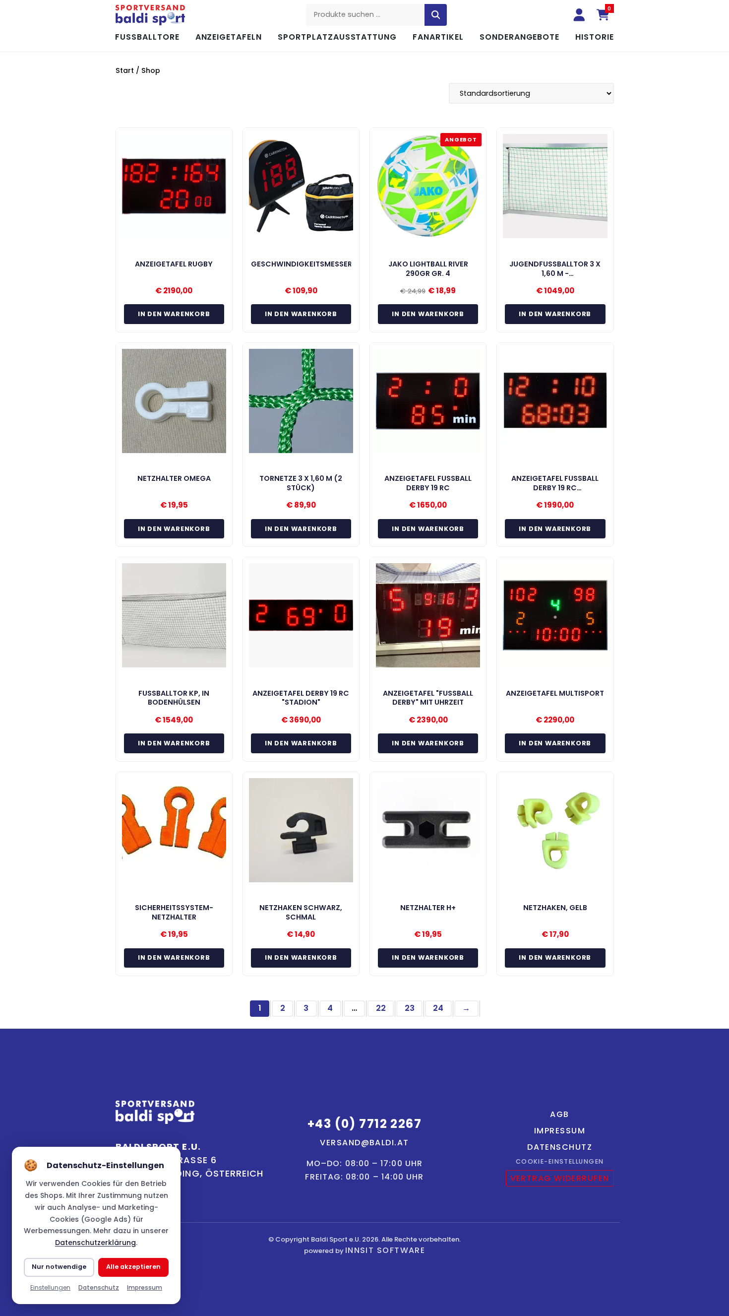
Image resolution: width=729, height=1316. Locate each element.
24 (438, 1008)
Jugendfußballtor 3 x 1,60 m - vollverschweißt (555, 273)
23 (410, 1008)
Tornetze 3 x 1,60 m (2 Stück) (300, 483)
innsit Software (385, 1250)
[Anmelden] (579, 15)
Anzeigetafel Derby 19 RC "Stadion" (300, 698)
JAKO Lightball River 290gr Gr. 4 (428, 268)
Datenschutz (559, 1147)
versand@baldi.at (364, 1142)
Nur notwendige (59, 1266)
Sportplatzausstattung (337, 37)
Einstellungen (50, 1287)
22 (381, 1008)
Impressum (559, 1130)
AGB (559, 1114)
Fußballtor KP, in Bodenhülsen (173, 698)
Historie (594, 37)
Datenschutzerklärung (95, 1243)
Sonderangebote (519, 37)
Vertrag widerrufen (559, 1178)
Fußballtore (147, 37)
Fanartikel (438, 37)
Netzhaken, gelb (555, 908)
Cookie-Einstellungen (560, 1161)
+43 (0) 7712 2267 (364, 1124)
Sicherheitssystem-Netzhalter (174, 912)
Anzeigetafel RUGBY (174, 264)
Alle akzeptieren (133, 1266)
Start (125, 70)
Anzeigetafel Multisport (555, 693)
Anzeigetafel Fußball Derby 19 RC (428, 483)
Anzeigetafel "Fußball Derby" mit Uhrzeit (428, 698)
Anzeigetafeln (228, 37)
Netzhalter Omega (174, 478)
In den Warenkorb (174, 314)
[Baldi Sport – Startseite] (150, 14)
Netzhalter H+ (428, 908)
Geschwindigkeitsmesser (301, 264)
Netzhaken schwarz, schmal (300, 912)
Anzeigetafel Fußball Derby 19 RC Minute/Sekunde (555, 487)
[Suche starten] (436, 15)
